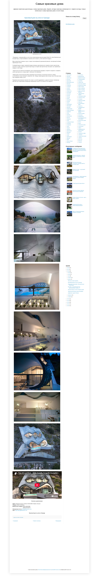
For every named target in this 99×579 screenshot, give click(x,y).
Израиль (68, 89)
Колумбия (69, 99)
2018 (68, 267)
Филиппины (69, 130)
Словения (69, 124)
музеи (79, 123)
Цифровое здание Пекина (73, 293)
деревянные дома (82, 85)
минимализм (81, 116)
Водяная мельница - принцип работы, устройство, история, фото (79, 156)
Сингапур (69, 123)
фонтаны (80, 139)
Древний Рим (81, 76)
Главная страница (37, 520)
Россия (68, 117)
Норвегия (69, 111)
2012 (68, 302)
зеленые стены (81, 97)
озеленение (80, 126)
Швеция (68, 138)
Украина (68, 129)
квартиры (80, 102)
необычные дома (81, 124)
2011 (68, 303)
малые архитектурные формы (81, 111)
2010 (68, 305)
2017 (68, 269)
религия (80, 131)
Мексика (68, 107)
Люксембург (69, 104)
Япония (68, 142)
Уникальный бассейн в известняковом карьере (78, 205)
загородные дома (82, 96)
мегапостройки (81, 113)
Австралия (69, 74)
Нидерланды (69, 108)
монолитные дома (82, 120)
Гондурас (69, 86)
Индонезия (69, 91)
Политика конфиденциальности (44, 569)
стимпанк (80, 134)
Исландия (69, 92)
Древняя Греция (81, 77)
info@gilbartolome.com (27, 509)
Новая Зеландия (70, 110)
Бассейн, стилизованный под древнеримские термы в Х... (74, 287)
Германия (69, 85)
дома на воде (81, 86)
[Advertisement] (76, 48)
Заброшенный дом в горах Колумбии (75, 291)
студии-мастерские (82, 136)
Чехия (68, 133)
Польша (68, 114)
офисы (79, 127)
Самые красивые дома (49, 3)
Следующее (15, 520)
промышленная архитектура (81, 130)
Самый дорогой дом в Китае (78, 183)
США (68, 120)
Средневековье (81, 79)
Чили (68, 135)
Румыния (69, 119)
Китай (68, 98)
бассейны (80, 80)
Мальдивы (69, 105)
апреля (69, 277)
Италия (68, 95)
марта (69, 279)
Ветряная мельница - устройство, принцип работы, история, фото (79, 163)
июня (69, 274)
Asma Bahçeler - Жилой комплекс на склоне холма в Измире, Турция (79, 177)
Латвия (68, 101)
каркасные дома (81, 100)
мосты (79, 121)
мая (69, 275)
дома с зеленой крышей (81, 92)
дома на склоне (16, 517)
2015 (68, 298)
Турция (68, 127)
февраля (70, 295)
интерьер (80, 99)
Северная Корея (70, 122)
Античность (80, 74)
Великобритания (70, 82)
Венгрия (68, 83)
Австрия (68, 76)
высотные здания (82, 83)
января (69, 296)
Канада (68, 96)
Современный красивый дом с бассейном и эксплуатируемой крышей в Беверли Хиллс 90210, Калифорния (79, 150)
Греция (68, 88)
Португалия (69, 116)
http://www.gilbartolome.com (21, 510)
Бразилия (69, 80)
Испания (21, 517)
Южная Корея (70, 141)
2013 (68, 300)
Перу (68, 113)
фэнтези (80, 140)
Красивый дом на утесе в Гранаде (37, 18)
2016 (68, 271)
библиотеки (80, 82)
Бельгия (68, 79)
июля (69, 272)
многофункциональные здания (82, 118)
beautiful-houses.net (56, 569)
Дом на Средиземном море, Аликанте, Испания (78, 212)
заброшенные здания (81, 94)
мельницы (80, 115)
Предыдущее (58, 520)
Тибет (68, 126)
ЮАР (68, 139)
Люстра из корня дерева (73, 280)
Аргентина (69, 77)
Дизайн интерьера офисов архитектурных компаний (78, 191)
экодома (80, 142)
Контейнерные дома (70, 24)
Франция (69, 132)
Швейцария (69, 136)
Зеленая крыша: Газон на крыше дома (76, 289)
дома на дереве (81, 88)
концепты (80, 106)
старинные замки (82, 133)
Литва (68, 102)
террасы (80, 137)
